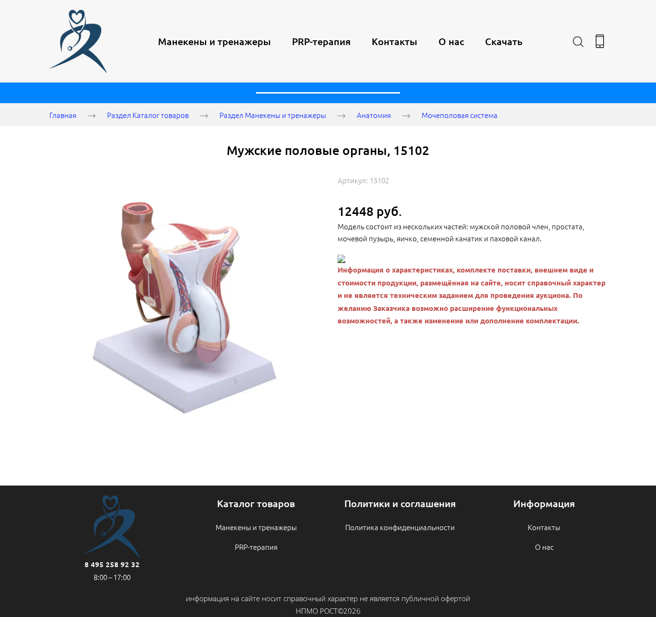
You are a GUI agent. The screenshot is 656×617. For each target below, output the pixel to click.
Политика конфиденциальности (400, 527)
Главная (62, 115)
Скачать (503, 41)
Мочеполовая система (460, 115)
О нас (451, 41)
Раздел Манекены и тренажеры (272, 115)
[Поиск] (578, 41)
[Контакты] (600, 41)
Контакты (394, 41)
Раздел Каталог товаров (148, 115)
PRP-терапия (321, 41)
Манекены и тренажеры (214, 41)
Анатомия (374, 115)
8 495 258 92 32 (112, 564)
